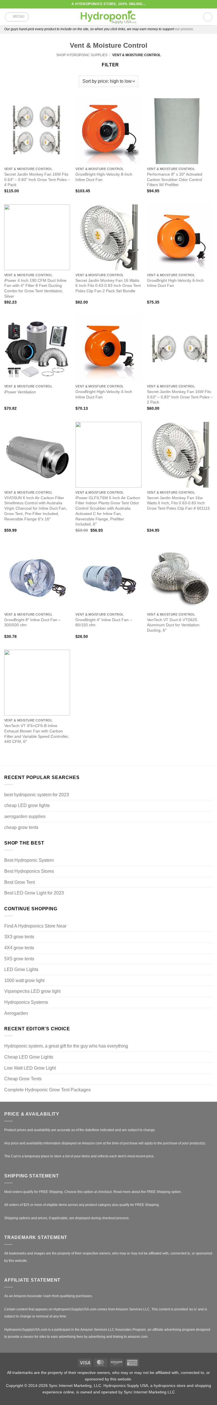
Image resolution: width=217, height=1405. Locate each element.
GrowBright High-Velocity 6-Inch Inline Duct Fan (175, 283)
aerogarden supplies (24, 816)
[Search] (207, 16)
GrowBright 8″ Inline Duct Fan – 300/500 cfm (32, 622)
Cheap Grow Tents (23, 1078)
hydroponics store (170, 1385)
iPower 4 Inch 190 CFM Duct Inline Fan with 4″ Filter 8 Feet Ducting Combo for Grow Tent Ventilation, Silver (35, 288)
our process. (184, 29)
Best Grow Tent (19, 882)
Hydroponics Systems (26, 1002)
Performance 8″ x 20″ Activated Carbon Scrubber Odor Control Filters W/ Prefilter (174, 179)
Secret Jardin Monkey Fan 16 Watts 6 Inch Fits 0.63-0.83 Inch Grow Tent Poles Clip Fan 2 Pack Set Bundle (108, 285)
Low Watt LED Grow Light (30, 1068)
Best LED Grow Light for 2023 (34, 893)
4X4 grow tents (19, 947)
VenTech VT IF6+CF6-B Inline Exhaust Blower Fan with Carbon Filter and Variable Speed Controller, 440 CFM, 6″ (36, 733)
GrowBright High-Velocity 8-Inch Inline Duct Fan (103, 177)
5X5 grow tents (19, 958)
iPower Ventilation (20, 392)
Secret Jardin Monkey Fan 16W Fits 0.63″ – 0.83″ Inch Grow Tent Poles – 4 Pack (37, 179)
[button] (17, 16)
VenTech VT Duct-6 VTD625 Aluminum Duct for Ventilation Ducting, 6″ (173, 625)
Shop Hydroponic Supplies (81, 55)
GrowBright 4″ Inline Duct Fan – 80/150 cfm (103, 622)
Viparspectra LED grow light (32, 991)
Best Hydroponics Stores (29, 871)
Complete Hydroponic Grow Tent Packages (47, 1089)
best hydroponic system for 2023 (36, 794)
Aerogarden (16, 1013)
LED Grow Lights (21, 969)
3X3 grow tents (19, 936)
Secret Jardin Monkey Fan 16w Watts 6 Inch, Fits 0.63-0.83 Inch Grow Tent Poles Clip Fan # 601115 (178, 503)
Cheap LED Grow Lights (28, 1057)
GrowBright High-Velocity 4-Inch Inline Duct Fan (103, 394)
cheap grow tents (21, 827)
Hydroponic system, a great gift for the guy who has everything (66, 1046)
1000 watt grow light (24, 980)
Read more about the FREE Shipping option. (147, 1192)
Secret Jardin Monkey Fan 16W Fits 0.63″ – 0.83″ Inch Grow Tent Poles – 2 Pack (180, 396)
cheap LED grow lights (27, 805)
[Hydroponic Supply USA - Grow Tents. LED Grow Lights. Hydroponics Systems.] (108, 17)
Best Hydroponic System (29, 860)
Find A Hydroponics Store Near (35, 926)
